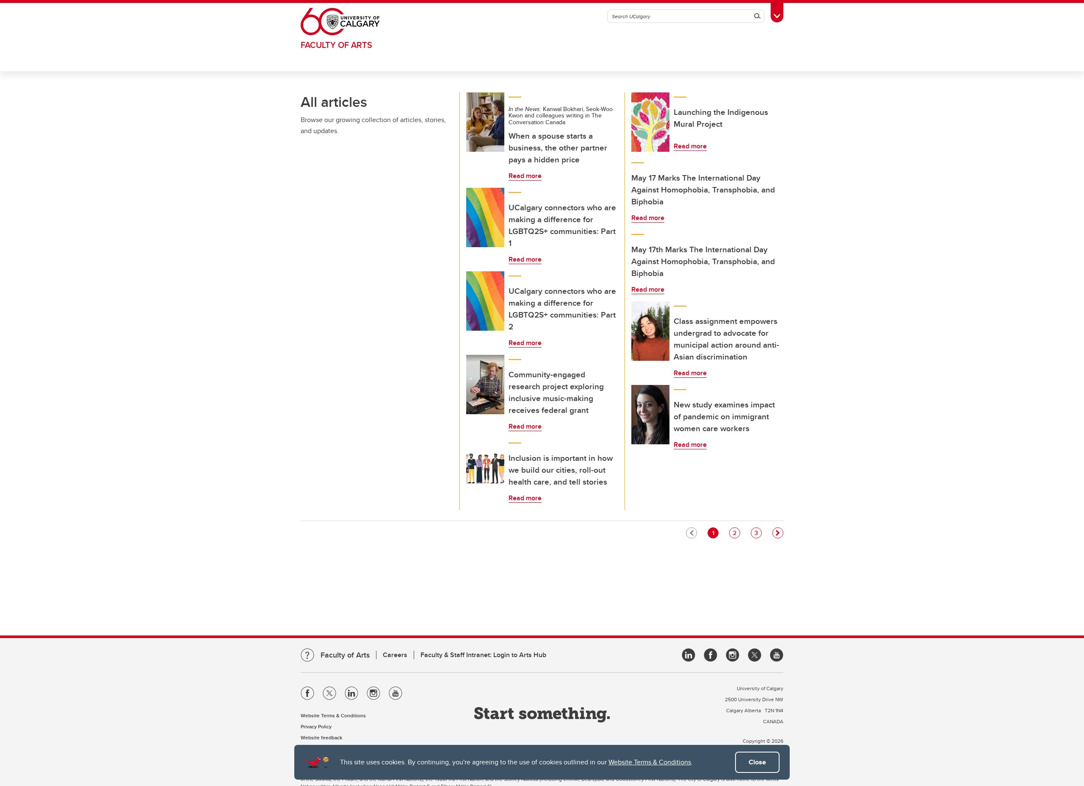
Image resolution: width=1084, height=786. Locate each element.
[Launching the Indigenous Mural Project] (650, 122)
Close (757, 762)
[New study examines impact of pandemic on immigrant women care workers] (650, 414)
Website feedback (321, 737)
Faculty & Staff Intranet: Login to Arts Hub (483, 655)
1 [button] (715, 532)
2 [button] (736, 532)
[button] (777, 532)
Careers (395, 655)
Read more (525, 176)
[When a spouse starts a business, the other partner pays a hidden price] (485, 122)
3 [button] (758, 532)
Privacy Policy (316, 726)
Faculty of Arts (336, 45)
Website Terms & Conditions (649, 762)
